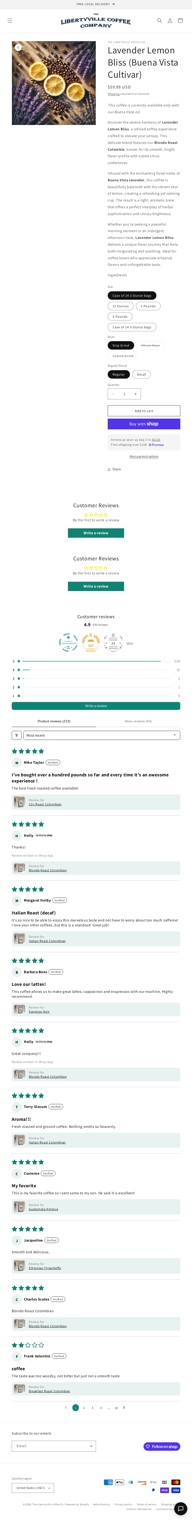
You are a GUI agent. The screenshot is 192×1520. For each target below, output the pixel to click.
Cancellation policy (168, 1509)
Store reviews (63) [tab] (138, 721)
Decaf (141, 374)
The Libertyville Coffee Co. (48, 1504)
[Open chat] (180, 1508)
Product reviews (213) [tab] (54, 721)
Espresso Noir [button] (39, 1011)
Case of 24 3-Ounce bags (132, 327)
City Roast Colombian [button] (45, 804)
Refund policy (101, 1504)
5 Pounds (120, 316)
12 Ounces (121, 306)
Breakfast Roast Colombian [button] (49, 1391)
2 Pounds (148, 306)
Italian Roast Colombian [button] (47, 941)
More (129, 643)
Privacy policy (123, 1504)
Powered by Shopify (77, 1504)
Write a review (96, 705)
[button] (10, 20)
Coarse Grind (125, 357)
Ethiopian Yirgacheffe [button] (45, 1268)
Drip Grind (121, 345)
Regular (119, 374)
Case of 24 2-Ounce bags (132, 295)
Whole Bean (153, 346)
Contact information (139, 1509)
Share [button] (116, 469)
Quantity (113, 385)
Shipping (114, 93)
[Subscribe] (90, 1446)
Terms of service (146, 1504)
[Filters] (17, 735)
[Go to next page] (125, 1407)
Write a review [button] (96, 532)
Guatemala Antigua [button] (43, 1209)
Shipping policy (171, 1504)
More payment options (144, 456)
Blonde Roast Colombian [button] (48, 870)
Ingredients (117, 275)
